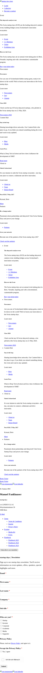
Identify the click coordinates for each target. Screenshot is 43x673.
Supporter (6, 634)
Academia (5, 628)
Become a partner (10, 11)
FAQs (10, 535)
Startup (5, 620)
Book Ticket (4, 479)
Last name (4, 591)
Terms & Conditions (15, 521)
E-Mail (2, 514)
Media (5, 631)
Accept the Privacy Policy (10, 648)
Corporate (6, 626)
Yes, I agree (6, 652)
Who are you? (5, 617)
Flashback (7, 537)
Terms (6, 519)
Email (2, 573)
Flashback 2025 (13, 540)
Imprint (10, 524)
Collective (7, 8)
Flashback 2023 (13, 545)
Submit (3, 666)
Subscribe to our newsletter (9, 550)
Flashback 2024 (13, 543)
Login (6, 6)
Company (4, 600)
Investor (5, 623)
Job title (3, 608)
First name (4, 582)
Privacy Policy (13, 527)
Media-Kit (11, 532)
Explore (6, 529)
